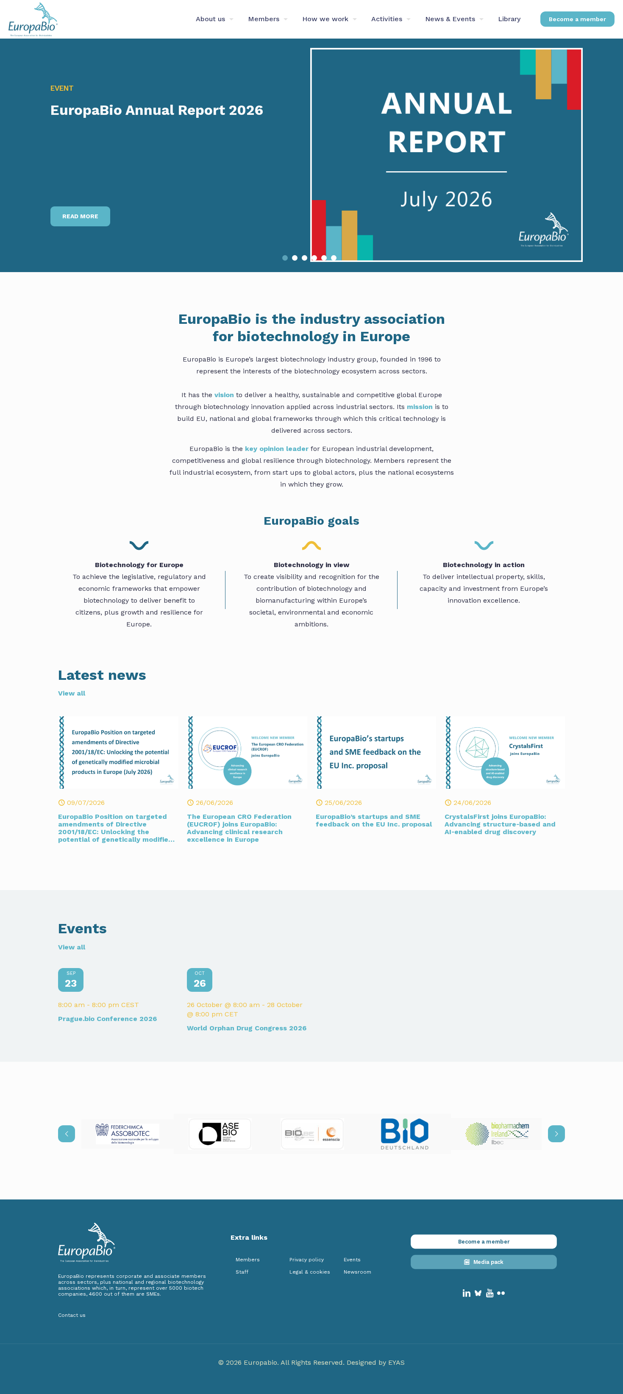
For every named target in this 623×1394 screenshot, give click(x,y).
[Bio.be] (312, 1134)
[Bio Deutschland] (405, 1134)
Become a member (577, 19)
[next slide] (556, 1133)
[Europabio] (33, 19)
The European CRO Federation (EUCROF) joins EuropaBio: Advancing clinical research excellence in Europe (239, 827)
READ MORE (80, 216)
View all (71, 693)
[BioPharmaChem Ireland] (497, 1134)
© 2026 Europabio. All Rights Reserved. (282, 1362)
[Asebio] (220, 1134)
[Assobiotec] (127, 1134)
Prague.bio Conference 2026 (107, 1019)
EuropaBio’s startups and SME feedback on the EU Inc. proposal (374, 820)
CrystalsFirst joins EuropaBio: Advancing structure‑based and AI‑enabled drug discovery (500, 824)
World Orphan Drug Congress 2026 (246, 1028)
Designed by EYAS (376, 1362)
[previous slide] (66, 1133)
